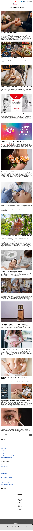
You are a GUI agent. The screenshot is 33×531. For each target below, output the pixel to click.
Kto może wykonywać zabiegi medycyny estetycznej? (12, 271)
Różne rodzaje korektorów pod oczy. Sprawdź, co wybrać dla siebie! (15, 427)
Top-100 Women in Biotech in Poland (6, 144)
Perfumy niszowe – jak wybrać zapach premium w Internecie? (13, 324)
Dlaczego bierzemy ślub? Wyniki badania (9, 32)
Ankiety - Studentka (3, 488)
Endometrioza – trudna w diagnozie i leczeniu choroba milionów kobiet (15, 349)
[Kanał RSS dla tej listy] (5, 434)
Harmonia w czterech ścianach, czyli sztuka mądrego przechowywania (15, 400)
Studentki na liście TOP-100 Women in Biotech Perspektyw (13, 141)
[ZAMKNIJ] (16, 528)
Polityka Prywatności (16, 523)
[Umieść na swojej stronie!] (6, 434)
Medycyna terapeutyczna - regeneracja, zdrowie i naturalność (13, 203)
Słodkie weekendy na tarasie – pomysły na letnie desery (12, 57)
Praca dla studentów (23, 521)
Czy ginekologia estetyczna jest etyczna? (9, 171)
